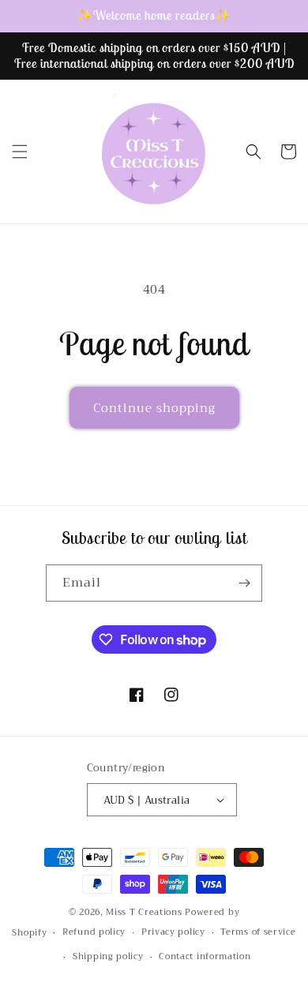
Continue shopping (154, 408)
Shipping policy (108, 956)
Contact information (204, 956)
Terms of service (257, 931)
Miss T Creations (144, 912)
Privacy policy (173, 931)
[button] (19, 151)
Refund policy (94, 931)
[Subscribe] (244, 583)
